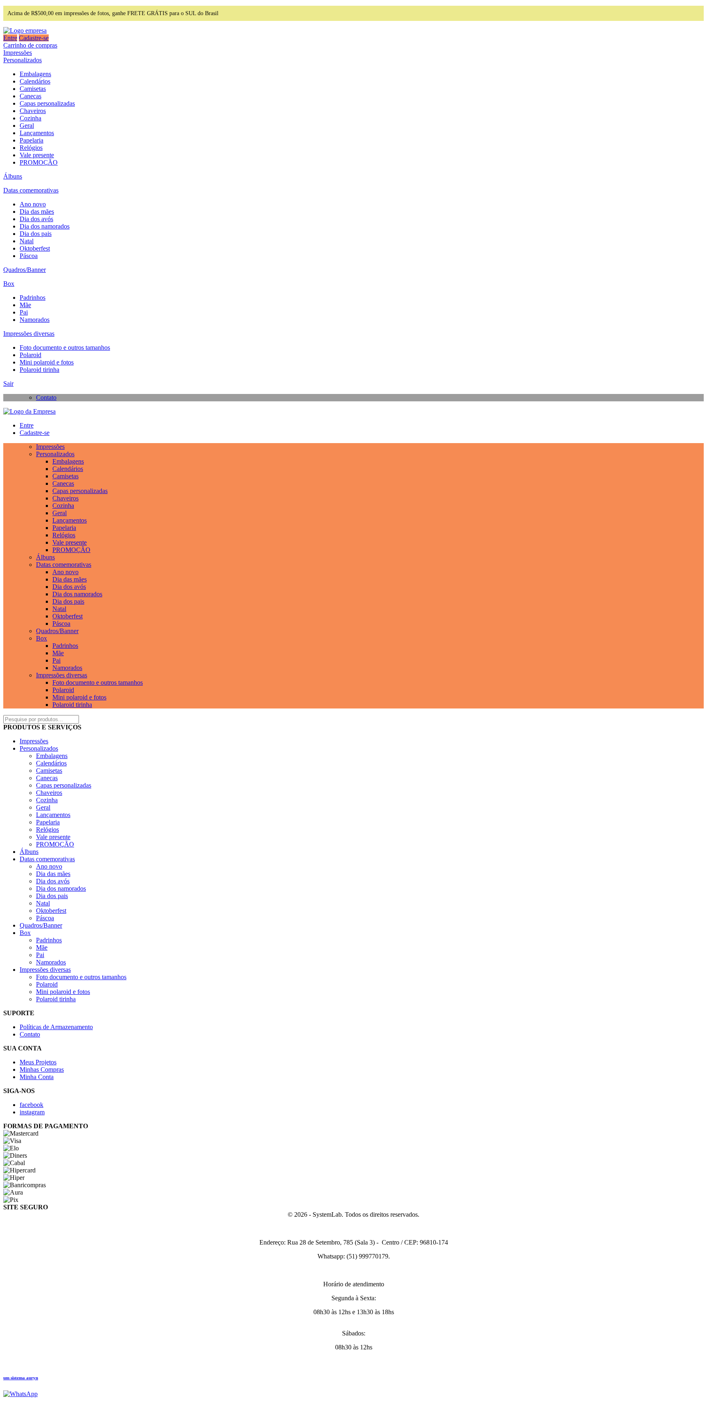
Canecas (30, 96)
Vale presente (37, 155)
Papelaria (31, 140)
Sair (8, 383)
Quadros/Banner (24, 269)
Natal (27, 241)
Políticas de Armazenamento (56, 1026)
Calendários (35, 81)
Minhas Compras (42, 1069)
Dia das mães (37, 211)
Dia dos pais (36, 233)
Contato (46, 397)
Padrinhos (32, 297)
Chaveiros (33, 110)
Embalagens (35, 73)
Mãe (25, 304)
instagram (32, 1112)
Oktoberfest (35, 248)
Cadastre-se (34, 37)
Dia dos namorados (45, 226)
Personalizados (22, 60)
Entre (10, 37)
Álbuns (12, 176)
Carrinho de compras (30, 45)
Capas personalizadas (47, 103)
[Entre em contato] (20, 1393)
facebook (31, 1104)
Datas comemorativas (31, 190)
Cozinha (30, 118)
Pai (24, 312)
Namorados (35, 319)
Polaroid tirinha (39, 369)
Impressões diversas (28, 333)
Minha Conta (37, 1076)
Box (8, 283)
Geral (27, 125)
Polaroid (30, 354)
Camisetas (33, 88)
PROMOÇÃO (39, 162)
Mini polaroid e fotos (47, 362)
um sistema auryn (20, 1377)
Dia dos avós (36, 218)
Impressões (17, 52)
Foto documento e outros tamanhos (65, 347)
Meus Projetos (38, 1062)
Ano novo (33, 204)
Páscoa (29, 255)
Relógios (31, 147)
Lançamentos (37, 132)
